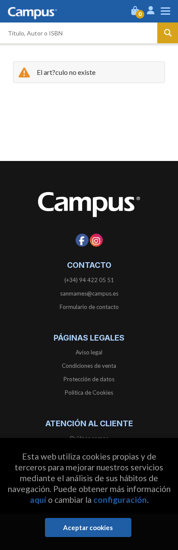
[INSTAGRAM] (96, 240)
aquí (38, 500)
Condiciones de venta (89, 365)
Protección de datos (89, 379)
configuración (120, 500)
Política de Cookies (89, 392)
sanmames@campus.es (89, 293)
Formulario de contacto (89, 306)
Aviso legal (89, 352)
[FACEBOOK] (82, 240)
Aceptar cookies (88, 527)
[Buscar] (167, 33)
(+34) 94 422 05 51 (89, 280)
